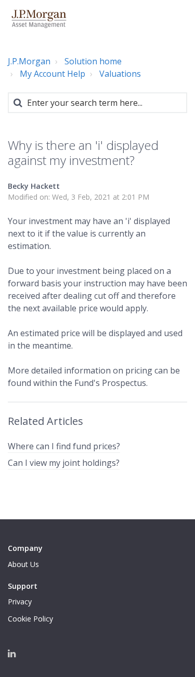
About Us (23, 564)
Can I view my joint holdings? (64, 462)
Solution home (93, 61)
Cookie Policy (30, 619)
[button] (175, 18)
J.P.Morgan (29, 61)
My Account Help (52, 73)
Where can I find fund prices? (64, 446)
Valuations (120, 73)
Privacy (20, 601)
